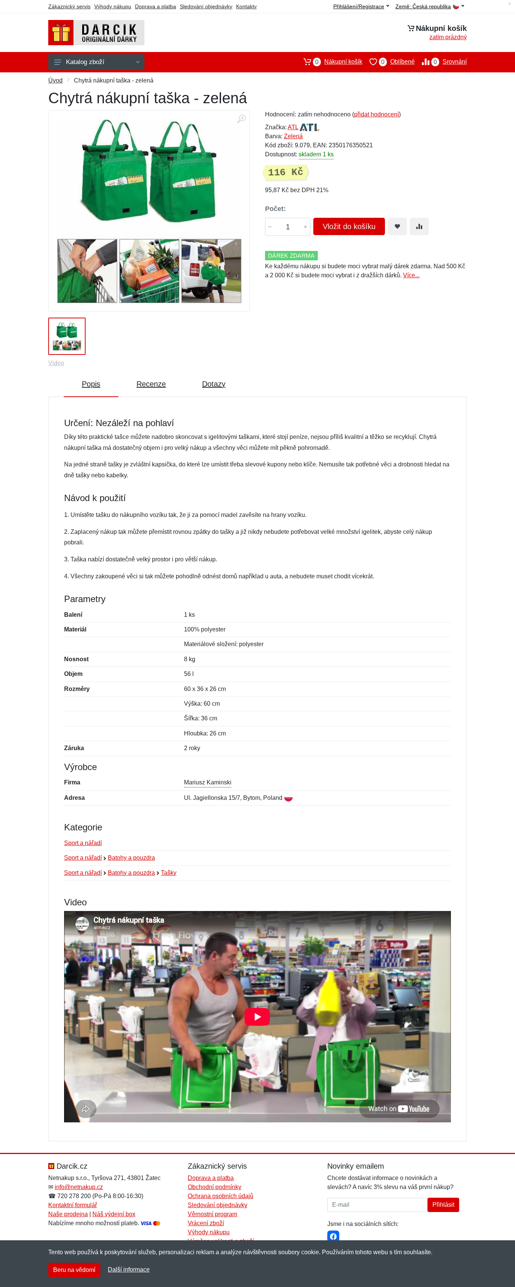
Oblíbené (398, 61)
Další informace (129, 1269)
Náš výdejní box (113, 1214)
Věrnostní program (212, 1214)
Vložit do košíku (349, 226)
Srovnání (450, 61)
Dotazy (213, 384)
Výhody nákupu (112, 6)
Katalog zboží (85, 62)
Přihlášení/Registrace (358, 6)
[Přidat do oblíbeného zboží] (397, 226)
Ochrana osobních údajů (220, 1196)
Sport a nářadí (83, 843)
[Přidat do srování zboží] (419, 226)
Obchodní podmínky (214, 1187)
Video (56, 363)
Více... (411, 275)
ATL (293, 127)
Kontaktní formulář (72, 1205)
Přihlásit (443, 1204)
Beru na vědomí (74, 1270)
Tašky (168, 873)
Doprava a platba (155, 6)
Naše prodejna (68, 1214)
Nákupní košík (338, 61)
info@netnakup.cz (79, 1187)
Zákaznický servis (69, 6)
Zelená (293, 136)
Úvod (55, 80)
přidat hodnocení (376, 114)
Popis (91, 384)
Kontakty (246, 6)
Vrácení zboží (206, 1223)
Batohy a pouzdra (131, 857)
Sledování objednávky (206, 6)
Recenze (151, 384)
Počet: (275, 208)
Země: (423, 6)
